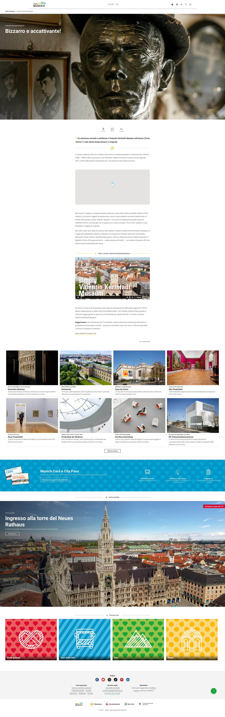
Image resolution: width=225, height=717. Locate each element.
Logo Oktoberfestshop (95, 704)
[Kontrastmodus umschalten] (172, 4)
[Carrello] (181, 4)
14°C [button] (109, 4)
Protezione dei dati (77, 691)
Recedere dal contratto (112, 693)
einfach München (40, 4)
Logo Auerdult (129, 704)
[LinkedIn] (128, 679)
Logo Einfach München (79, 704)
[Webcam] (117, 4)
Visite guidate (114, 497)
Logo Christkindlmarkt (112, 704)
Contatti (90, 693)
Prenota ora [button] (12, 534)
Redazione (82, 693)
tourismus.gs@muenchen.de (112, 691)
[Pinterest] (121, 679)
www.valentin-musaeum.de (85, 333)
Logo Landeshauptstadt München (145, 704)
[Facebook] (97, 679)
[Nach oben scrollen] (213, 691)
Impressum (73, 693)
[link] (10, 11)
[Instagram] (109, 679)
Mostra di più (112, 451)
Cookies (88, 691)
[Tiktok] (115, 679)
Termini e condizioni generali (81, 688)
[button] (190, 4)
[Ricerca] (186, 4)
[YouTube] (103, 679)
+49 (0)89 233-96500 (112, 688)
